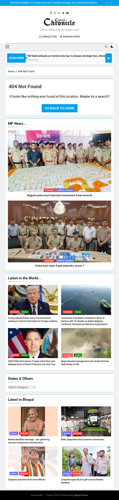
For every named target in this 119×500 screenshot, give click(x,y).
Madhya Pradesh (65, 190)
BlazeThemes (81, 495)
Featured (49, 190)
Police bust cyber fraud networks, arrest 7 (59, 265)
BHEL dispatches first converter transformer (82, 439)
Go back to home (59, 108)
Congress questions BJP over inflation (26, 479)
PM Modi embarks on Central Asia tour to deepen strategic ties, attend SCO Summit (63, 55)
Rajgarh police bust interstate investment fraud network (59, 195)
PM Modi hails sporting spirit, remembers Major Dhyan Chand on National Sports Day (53, 3)
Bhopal (14, 433)
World (25, 312)
